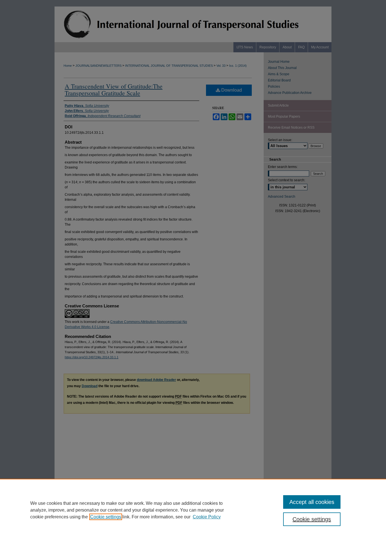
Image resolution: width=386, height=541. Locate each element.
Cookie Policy (207, 516)
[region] (193, 510)
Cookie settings (105, 516)
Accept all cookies (311, 502)
